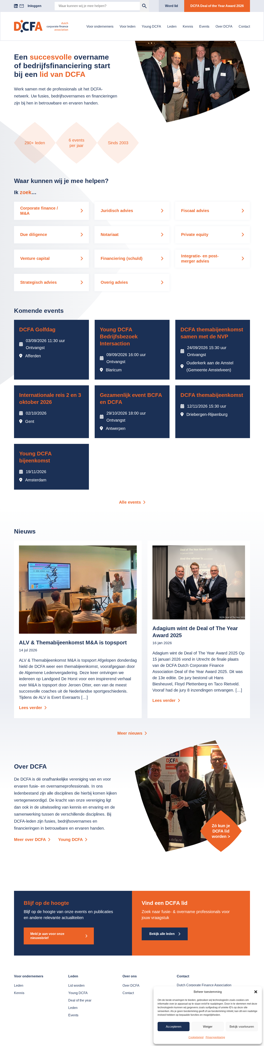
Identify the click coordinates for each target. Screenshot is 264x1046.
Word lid (171, 6)
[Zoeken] (144, 6)
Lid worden (76, 985)
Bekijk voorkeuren (242, 1026)
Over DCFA (224, 26)
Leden (172, 26)
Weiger (207, 1026)
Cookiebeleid (196, 1037)
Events (204, 26)
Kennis (188, 26)
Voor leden (128, 26)
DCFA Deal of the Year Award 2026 (217, 6)
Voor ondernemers (99, 26)
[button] (256, 992)
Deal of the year (79, 1000)
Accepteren (173, 1026)
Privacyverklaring (215, 1037)
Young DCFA (151, 26)
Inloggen (34, 6)
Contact (244, 26)
